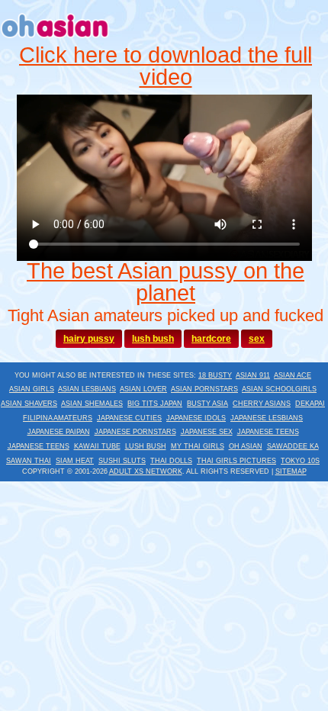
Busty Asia (207, 403)
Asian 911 (253, 375)
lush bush (153, 338)
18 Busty (215, 375)
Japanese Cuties (129, 418)
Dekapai (310, 403)
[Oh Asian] (55, 40)
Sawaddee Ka (293, 446)
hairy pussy (88, 338)
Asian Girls (31, 389)
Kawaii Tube (97, 446)
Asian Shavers (29, 403)
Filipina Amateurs (57, 418)
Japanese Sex (207, 432)
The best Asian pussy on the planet (165, 282)
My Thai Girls (197, 446)
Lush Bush (145, 446)
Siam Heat (75, 461)
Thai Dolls (171, 461)
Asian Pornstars (204, 389)
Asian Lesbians (87, 389)
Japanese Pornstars (135, 432)
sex (257, 338)
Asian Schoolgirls (279, 389)
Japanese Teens (268, 432)
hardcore (211, 338)
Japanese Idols (196, 418)
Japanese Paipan (58, 432)
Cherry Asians (262, 403)
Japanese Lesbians (266, 418)
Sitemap (291, 471)
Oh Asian (245, 446)
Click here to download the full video (165, 66)
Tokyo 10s (300, 461)
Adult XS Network (145, 471)
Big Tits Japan (154, 403)
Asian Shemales (92, 403)
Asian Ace (292, 375)
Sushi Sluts (122, 461)
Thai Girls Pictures (236, 461)
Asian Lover (143, 389)
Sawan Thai (28, 461)
